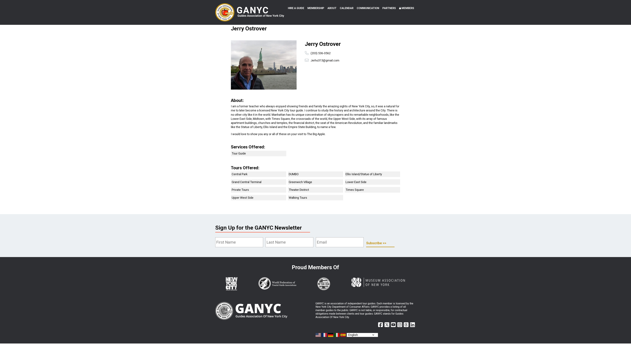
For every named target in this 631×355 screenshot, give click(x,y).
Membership (315, 8)
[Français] (324, 335)
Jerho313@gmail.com (325, 60)
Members (408, 8)
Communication (368, 8)
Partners (389, 8)
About (332, 8)
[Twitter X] (387, 325)
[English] (318, 335)
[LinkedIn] (412, 325)
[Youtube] (393, 325)
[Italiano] (337, 335)
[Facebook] (380, 325)
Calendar (346, 8)
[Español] (343, 335)
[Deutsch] (331, 335)
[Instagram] (399, 325)
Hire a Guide (296, 8)
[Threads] (406, 325)
